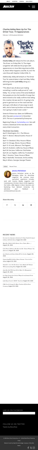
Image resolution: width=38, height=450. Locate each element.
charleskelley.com (22, 122)
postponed (17, 116)
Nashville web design (18, 443)
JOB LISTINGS (29, 1)
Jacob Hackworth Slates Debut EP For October (15, 254)
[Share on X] (15, 205)
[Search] (28, 6)
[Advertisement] (17, 301)
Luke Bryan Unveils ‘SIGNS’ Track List (13, 281)
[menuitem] (8, 1)
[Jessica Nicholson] (7, 177)
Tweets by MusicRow (10, 427)
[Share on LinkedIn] (23, 205)
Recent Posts (13, 166)
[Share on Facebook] (7, 205)
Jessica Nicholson (18, 35)
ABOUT (8, 1)
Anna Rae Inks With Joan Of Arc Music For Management (17, 270)
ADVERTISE (14, 1)
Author (5, 166)
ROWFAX (22, 1)
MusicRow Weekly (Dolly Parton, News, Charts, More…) (17, 243)
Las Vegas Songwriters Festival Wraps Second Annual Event (18, 275)
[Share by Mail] (31, 205)
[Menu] (32, 6)
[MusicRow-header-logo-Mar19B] (16, 6)
